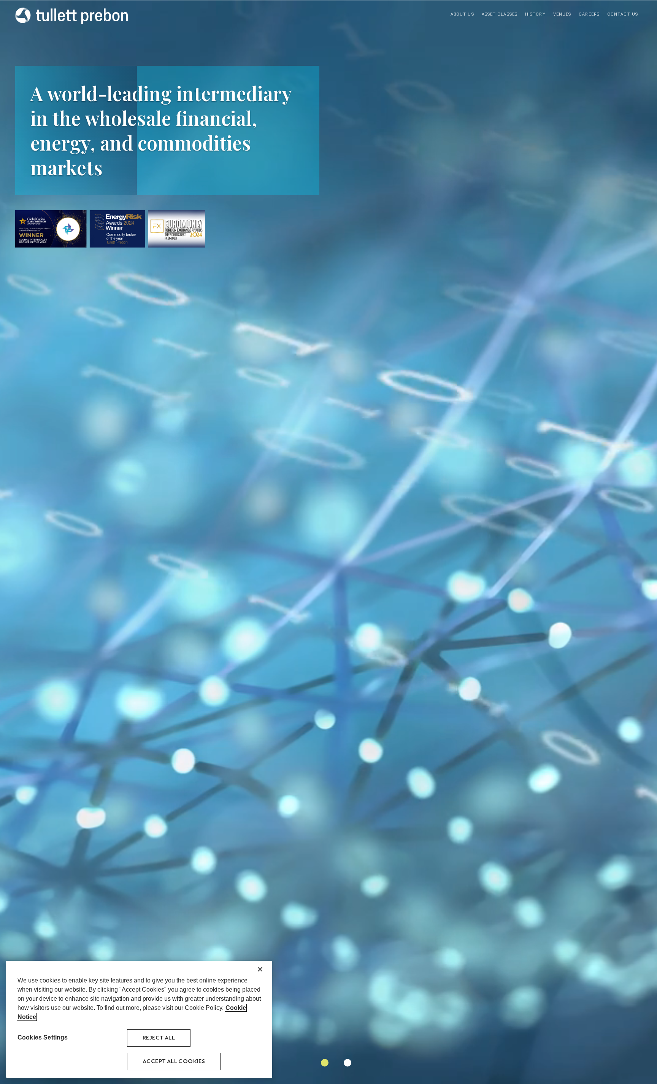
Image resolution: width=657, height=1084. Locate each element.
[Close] (260, 969)
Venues (562, 14)
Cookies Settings (42, 1037)
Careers (589, 14)
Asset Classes (499, 14)
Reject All (159, 1037)
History (535, 14)
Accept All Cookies (174, 1061)
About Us (462, 14)
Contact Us (622, 14)
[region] (139, 1019)
